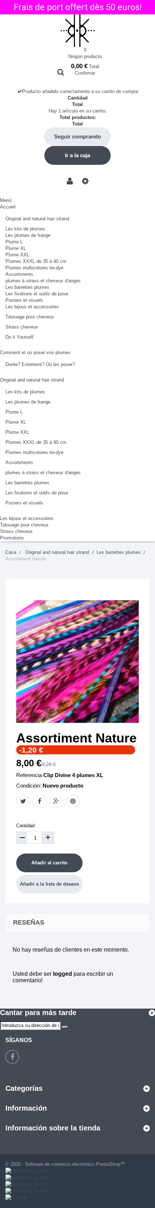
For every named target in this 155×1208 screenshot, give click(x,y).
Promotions (12, 538)
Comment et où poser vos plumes (35, 352)
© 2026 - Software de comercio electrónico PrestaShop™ (65, 1164)
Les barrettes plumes (27, 287)
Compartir (39, 801)
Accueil (7, 207)
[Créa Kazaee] (77, 30)
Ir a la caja (77, 155)
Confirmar (85, 73)
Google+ (56, 801)
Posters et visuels (24, 300)
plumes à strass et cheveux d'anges (43, 280)
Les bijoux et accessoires (32, 306)
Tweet (23, 801)
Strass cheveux (21, 327)
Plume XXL (17, 254)
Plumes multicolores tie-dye (34, 267)
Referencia (29, 775)
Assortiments (19, 274)
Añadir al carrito (49, 862)
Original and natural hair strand (37, 218)
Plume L (14, 241)
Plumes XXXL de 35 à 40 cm (35, 261)
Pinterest (73, 801)
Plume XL (15, 248)
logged (62, 974)
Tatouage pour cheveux (29, 316)
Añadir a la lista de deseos (49, 884)
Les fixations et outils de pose (36, 293)
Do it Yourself (19, 337)
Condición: (28, 785)
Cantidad (25, 825)
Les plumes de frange (27, 235)
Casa (10, 552)
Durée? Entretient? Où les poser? (40, 364)
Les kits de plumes (25, 229)
